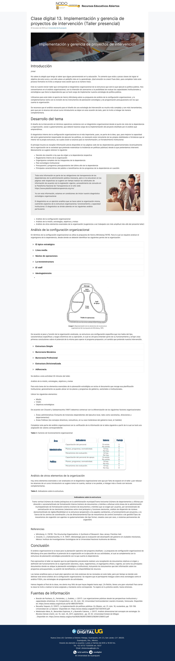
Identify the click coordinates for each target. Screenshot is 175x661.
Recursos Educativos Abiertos (100, 6)
